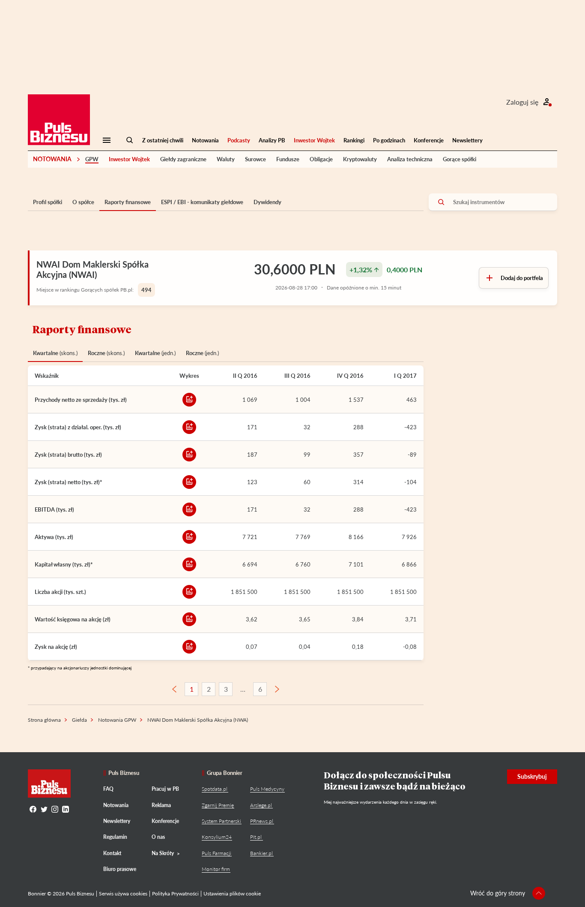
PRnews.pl (261, 821)
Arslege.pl (261, 805)
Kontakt (112, 853)
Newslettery (467, 140)
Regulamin (115, 837)
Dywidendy (267, 202)
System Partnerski (221, 821)
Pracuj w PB (165, 789)
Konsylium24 (217, 837)
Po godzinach (389, 140)
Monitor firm (216, 869)
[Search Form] (130, 140)
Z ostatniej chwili (162, 140)
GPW (91, 159)
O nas (158, 837)
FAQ (108, 789)
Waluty (226, 159)
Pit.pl (256, 837)
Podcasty (238, 140)
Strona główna (44, 720)
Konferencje (429, 140)
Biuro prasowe (119, 869)
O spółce (83, 202)
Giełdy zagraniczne (183, 159)
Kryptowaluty (360, 159)
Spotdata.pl (214, 789)
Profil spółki (47, 202)
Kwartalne (55, 353)
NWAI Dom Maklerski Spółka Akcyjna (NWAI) (92, 269)
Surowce (255, 159)
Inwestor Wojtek (314, 140)
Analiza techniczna (410, 159)
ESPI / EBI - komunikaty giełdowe (202, 202)
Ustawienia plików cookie (232, 893)
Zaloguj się (522, 102)
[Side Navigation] (106, 140)
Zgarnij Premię (218, 805)
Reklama (161, 805)
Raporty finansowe (127, 202)
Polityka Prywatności (175, 893)
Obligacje (321, 159)
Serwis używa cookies (123, 893)
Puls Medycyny (267, 789)
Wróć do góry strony (497, 893)
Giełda (79, 720)
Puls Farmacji (216, 853)
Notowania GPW (117, 720)
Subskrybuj (532, 776)
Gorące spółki (459, 159)
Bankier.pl (261, 853)
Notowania (205, 140)
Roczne (106, 353)
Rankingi (353, 140)
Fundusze (287, 159)
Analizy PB (272, 140)
